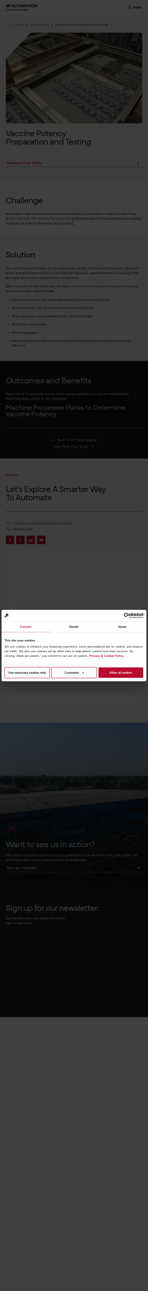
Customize (72, 672)
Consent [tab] (25, 626)
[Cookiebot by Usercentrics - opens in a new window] (127, 616)
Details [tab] (74, 626)
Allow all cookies (120, 672)
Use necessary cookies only (27, 672)
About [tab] (122, 626)
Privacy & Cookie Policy (106, 655)
